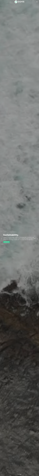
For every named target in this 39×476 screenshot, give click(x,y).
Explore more (19, 241)
